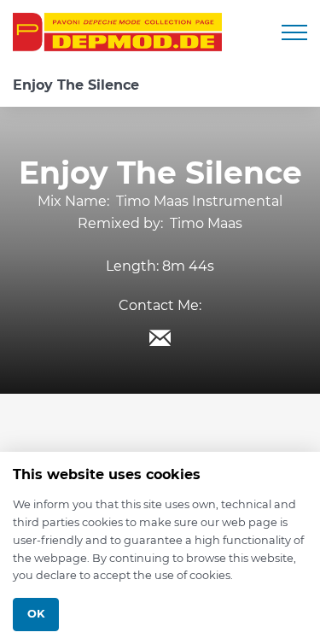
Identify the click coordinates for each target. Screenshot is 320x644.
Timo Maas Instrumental (199, 201)
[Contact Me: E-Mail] (160, 338)
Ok (35, 613)
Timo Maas (206, 223)
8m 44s (188, 266)
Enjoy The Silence (76, 85)
